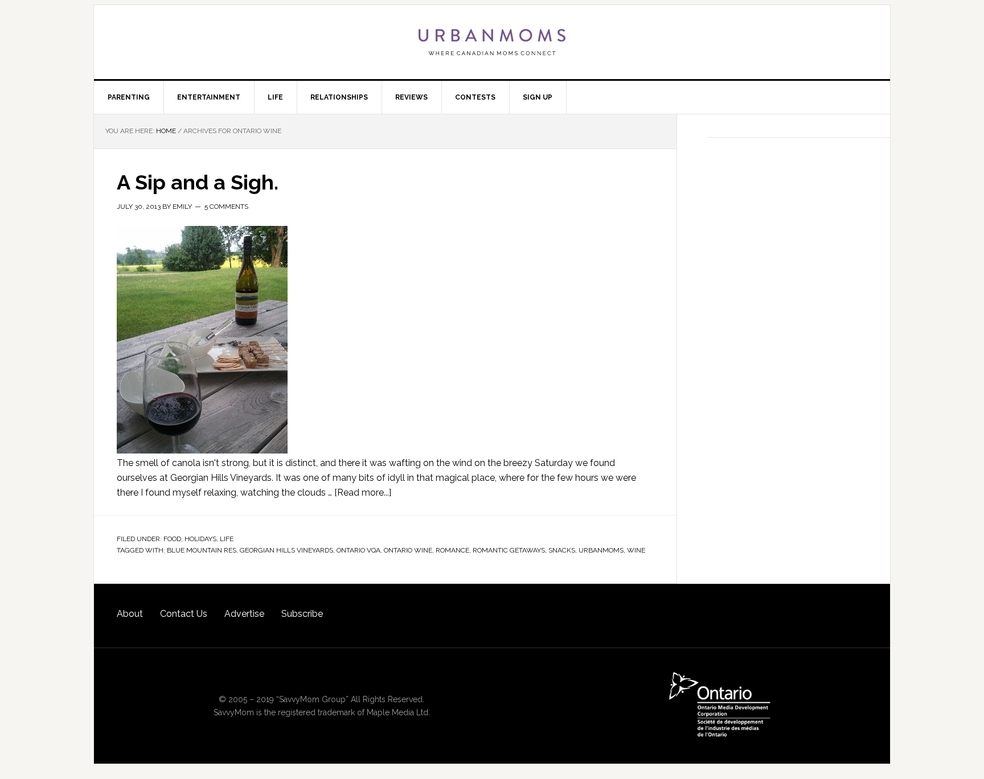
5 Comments (226, 207)
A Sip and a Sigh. (197, 182)
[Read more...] (362, 492)
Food (172, 539)
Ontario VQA (358, 550)
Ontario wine (408, 550)
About (130, 613)
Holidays (200, 539)
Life (226, 539)
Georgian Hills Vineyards (286, 550)
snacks (561, 550)
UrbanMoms (492, 42)
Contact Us (183, 613)
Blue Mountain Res (201, 550)
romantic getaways (509, 550)
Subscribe (302, 613)
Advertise (244, 613)
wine (636, 550)
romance (452, 550)
